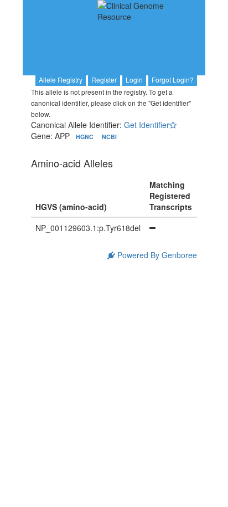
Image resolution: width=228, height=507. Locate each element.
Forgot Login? (173, 79)
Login (134, 79)
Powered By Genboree (156, 254)
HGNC (85, 136)
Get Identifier (146, 124)
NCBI (109, 136)
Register (104, 79)
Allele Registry (60, 79)
